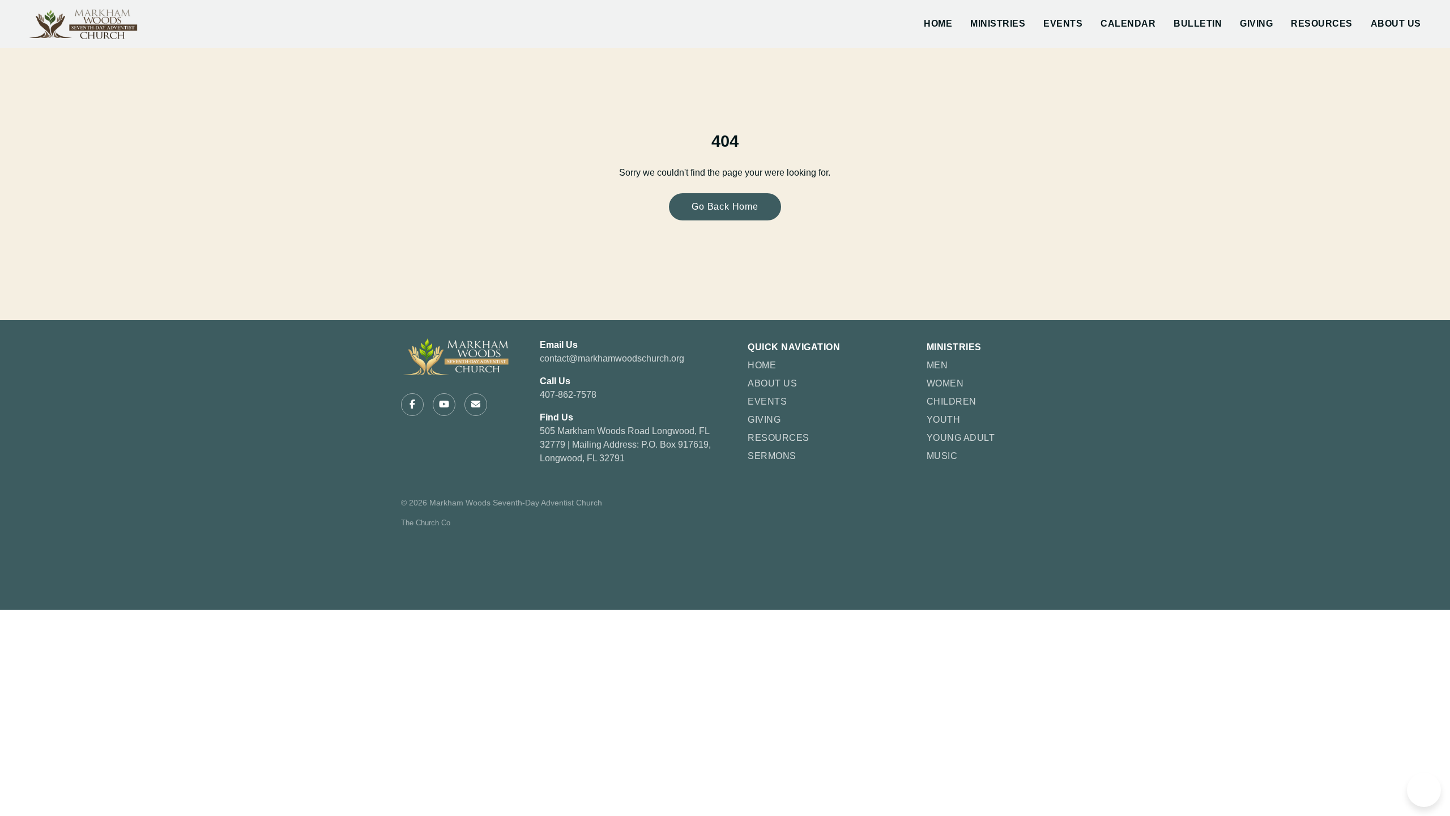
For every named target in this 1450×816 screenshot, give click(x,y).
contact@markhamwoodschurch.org (612, 358)
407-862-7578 (568, 395)
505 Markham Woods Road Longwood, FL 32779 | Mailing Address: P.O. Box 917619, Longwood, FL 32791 (625, 444)
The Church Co (425, 522)
